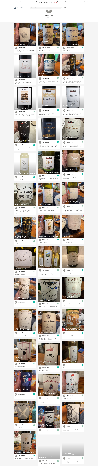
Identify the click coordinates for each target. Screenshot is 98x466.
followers (49, 18)
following (56, 18)
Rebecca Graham (22, 47)
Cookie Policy (55, 2)
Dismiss (49, 4)
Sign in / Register (80, 7)
